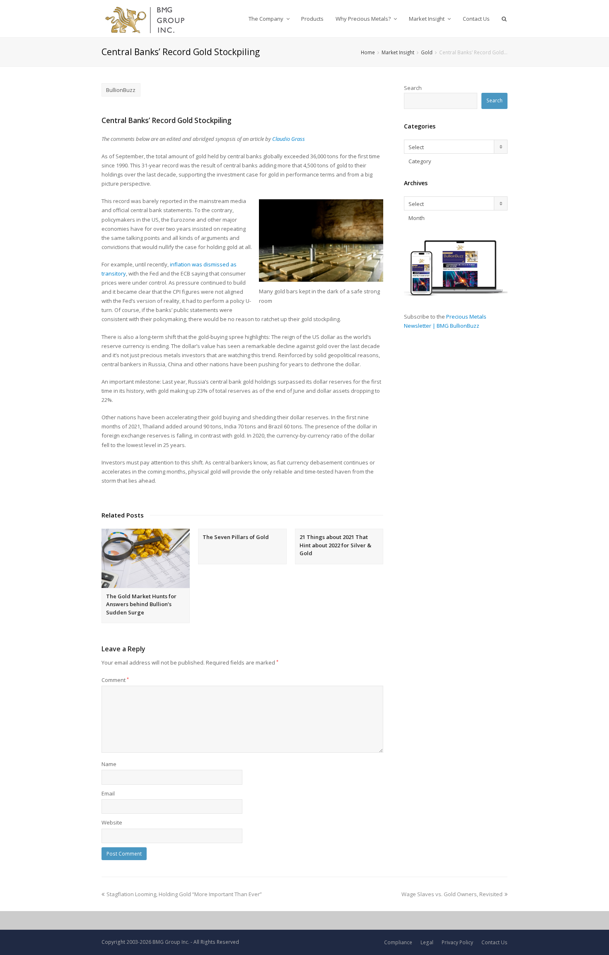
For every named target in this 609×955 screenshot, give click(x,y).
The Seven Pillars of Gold (236, 537)
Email (108, 793)
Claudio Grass (288, 139)
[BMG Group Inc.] (145, 18)
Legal (426, 942)
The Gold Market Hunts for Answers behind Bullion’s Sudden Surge (141, 604)
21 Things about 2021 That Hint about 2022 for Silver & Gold (335, 545)
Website (112, 822)
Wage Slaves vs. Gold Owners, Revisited (452, 894)
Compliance (398, 942)
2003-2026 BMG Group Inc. (157, 941)
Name (109, 764)
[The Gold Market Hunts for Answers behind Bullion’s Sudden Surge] (146, 558)
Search (413, 88)
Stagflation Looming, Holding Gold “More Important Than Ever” (184, 894)
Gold (427, 52)
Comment (115, 680)
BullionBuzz (120, 90)
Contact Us (494, 942)
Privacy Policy (457, 942)
